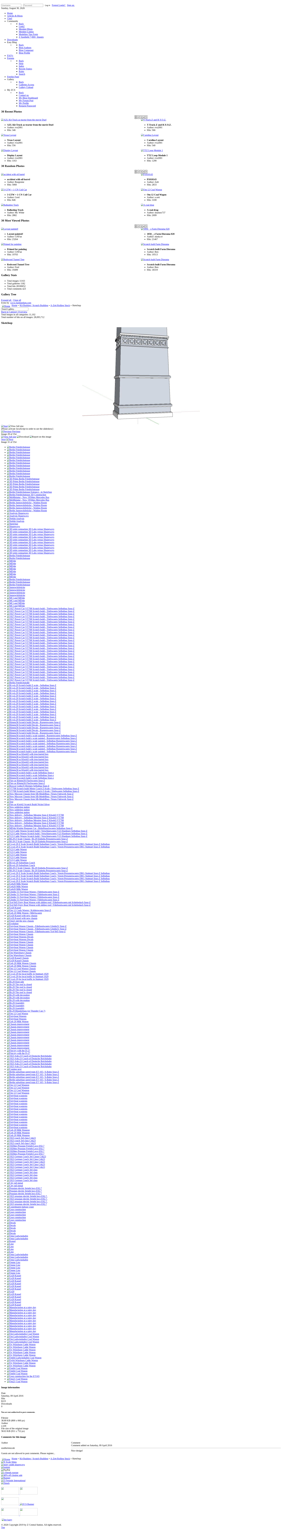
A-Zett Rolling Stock (60, 305)
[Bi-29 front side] (15, 982)
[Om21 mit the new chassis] (20, 921)
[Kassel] (11, 1241)
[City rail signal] (15, 1183)
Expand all (6, 300)
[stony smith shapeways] (13, 1464)
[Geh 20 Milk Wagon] (17, 1021)
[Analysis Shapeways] (18, 513)
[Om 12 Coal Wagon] (17, 1013)
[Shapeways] (13, 526)
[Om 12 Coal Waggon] (18, 1085)
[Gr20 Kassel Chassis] (18, 958)
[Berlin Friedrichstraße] (18, 682)
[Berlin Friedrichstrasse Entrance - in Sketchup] (29, 492)
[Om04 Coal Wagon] (17, 1368)
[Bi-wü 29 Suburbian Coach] (21, 862)
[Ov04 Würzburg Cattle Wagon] (22, 1360)
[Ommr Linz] (13, 1262)
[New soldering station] (18, 807)
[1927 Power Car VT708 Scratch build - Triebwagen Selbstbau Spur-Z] (40, 608)
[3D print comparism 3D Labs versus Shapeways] (30, 529)
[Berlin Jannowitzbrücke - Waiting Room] (27, 502)
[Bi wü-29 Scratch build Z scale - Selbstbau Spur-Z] (31, 685)
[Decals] (11, 1222)
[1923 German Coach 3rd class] (22, 1169)
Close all (17, 300)
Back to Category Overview (14, 312)
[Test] (10, 802)
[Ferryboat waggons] (17, 1095)
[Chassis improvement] (18, 1024)
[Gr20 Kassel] (14, 907)
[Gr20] (10, 1291)
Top (3, 1527)
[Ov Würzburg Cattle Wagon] (21, 1344)
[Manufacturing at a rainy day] (21, 1307)
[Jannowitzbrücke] (16, 587)
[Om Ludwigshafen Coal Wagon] (23, 1334)
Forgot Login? (59, 5)
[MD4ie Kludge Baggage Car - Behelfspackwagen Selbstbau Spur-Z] (40, 828)
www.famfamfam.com (20, 302)
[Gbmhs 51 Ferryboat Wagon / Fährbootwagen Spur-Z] (33, 892)
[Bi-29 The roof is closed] (19, 984)
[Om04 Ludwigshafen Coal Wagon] (24, 1357)
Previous (16, 431)
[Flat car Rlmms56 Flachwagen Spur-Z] (26, 780)
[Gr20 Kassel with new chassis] (22, 915)
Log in (47, 5)
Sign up (71, 5)
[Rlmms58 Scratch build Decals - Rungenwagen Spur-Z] (34, 722)
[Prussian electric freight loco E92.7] (24, 1188)
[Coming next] (14, 1069)
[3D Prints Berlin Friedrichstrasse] (23, 479)
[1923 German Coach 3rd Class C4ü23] (26, 1159)
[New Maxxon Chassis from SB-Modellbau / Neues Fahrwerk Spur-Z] (40, 794)
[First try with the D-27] (18, 1050)
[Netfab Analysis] (15, 518)
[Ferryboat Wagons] (16, 1016)
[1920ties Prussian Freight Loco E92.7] (25, 1146)
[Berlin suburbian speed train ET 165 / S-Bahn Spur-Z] (33, 1072)
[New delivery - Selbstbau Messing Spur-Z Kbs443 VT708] (35, 815)
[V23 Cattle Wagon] (17, 849)
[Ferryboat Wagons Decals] (20, 937)
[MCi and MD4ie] (16, 598)
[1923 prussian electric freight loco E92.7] (27, 1204)
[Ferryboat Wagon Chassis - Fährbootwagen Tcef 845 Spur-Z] (36, 931)
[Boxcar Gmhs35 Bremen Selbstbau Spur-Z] (28, 786)
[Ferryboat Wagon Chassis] (20, 934)
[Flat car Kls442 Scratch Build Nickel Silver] (28, 804)
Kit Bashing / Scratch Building (34, 305)
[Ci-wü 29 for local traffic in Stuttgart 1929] (27, 974)
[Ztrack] (5, 1483)
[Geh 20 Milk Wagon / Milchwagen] (24, 913)
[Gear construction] (16, 1209)
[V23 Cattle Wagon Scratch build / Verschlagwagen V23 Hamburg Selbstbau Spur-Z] (47, 831)
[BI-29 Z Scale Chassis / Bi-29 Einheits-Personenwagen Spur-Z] (37, 839)
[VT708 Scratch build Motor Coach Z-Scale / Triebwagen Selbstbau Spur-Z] (43, 788)
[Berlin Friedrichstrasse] (18, 447)
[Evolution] (13, 923)
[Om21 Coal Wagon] (17, 1379)
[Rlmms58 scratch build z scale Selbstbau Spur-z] (30, 772)
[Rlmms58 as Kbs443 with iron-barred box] (27, 754)
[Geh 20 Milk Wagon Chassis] (21, 963)
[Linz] (10, 1244)
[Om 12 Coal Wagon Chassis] (21, 968)
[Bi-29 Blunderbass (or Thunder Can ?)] (26, 1011)
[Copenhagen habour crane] (20, 1207)
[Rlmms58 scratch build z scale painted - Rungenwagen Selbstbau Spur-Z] (42, 735)
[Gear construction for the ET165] (23, 1376)
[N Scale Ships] (9, 1462)
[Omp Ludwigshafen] (17, 1236)
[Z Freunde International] (13, 1480)
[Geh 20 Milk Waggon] (18, 1130)
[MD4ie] (11, 561)
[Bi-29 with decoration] (18, 995)
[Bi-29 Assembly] (15, 1003)
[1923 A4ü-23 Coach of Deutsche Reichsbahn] (29, 1056)
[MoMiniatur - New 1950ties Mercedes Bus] (28, 497)
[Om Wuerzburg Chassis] (19, 952)
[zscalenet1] (11, 1475)
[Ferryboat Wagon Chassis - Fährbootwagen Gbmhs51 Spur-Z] (37, 926)
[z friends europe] (9, 1472)
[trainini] (5, 1467)
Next (3, 439)
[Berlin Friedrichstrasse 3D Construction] (26, 494)
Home (14, 305)
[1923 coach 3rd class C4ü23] (21, 1138)
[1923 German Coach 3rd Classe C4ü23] (26, 1156)
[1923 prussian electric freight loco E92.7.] (27, 1196)
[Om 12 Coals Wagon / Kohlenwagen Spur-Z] (29, 910)
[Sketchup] (12, 524)
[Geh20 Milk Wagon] (17, 884)
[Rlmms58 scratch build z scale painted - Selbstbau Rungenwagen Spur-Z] (42, 741)
